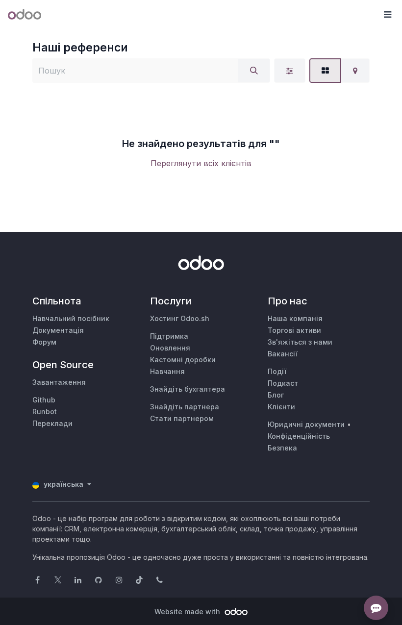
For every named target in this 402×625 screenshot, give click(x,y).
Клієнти (281, 406)
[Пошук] (254, 70)
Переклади (52, 423)
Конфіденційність (299, 436)
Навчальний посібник (70, 318)
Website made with (188, 611)
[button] (387, 14)
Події (277, 371)
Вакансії (283, 354)
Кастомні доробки (183, 359)
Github (43, 400)
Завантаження (59, 382)
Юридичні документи (306, 424)
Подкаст (283, 383)
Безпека (282, 448)
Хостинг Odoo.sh (179, 318)
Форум (44, 342)
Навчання (167, 371)
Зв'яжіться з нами (300, 342)
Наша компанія (295, 318)
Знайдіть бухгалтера (187, 389)
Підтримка (169, 336)
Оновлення (170, 348)
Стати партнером (182, 418)
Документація (58, 330)
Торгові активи (294, 330)
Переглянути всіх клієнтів (201, 163)
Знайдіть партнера (184, 406)
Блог (276, 395)
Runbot (44, 411)
